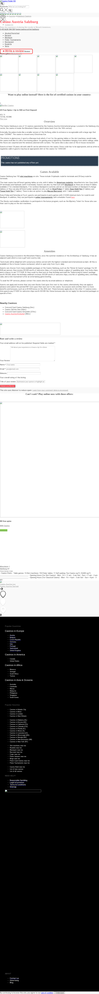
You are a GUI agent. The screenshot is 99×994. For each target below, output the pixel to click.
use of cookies (47, 993)
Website (3, 373)
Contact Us (9, 25)
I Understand (59, 993)
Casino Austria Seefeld (9, 586)
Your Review (5, 360)
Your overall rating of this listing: (13, 377)
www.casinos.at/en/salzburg (27, 29)
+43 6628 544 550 (8, 29)
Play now (3, 119)
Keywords (4, 7)
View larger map (6, 571)
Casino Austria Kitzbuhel (15, 314)
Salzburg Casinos (24, 16)
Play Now (3, 530)
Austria (12, 16)
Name (3, 365)
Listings (3, 16)
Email (3, 369)
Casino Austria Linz (8, 584)
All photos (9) (16, 54)
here (73, 197)
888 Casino (5, 526)
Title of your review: (8, 382)
